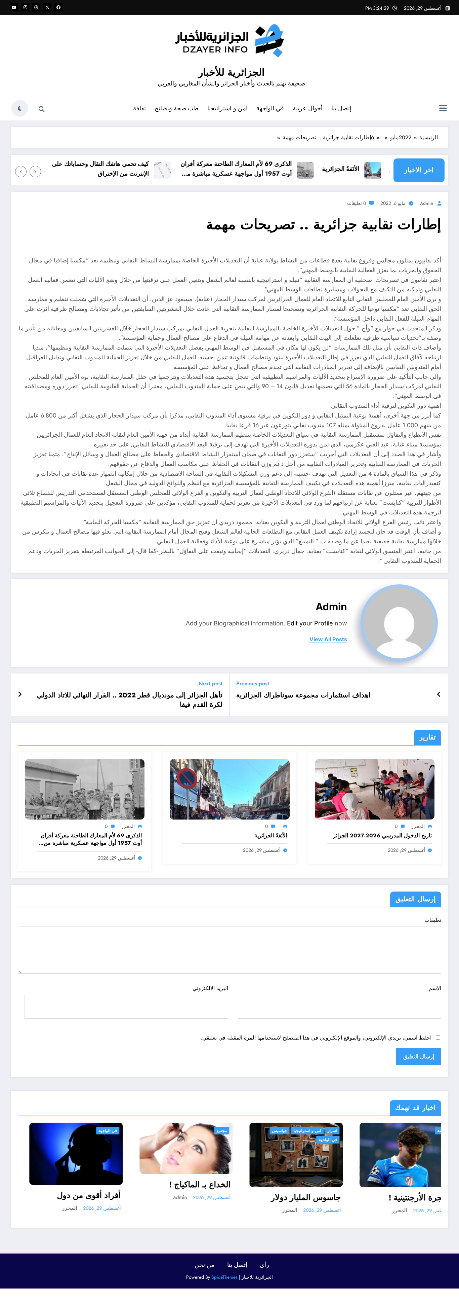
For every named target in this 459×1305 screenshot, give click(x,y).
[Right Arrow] (20, 171)
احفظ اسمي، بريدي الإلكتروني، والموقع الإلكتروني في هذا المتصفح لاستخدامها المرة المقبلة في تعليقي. (316, 1038)
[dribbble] (36, 7)
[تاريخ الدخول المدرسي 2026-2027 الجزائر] (374, 789)
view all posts (328, 639)
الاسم (435, 988)
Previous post (252, 683)
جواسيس (162, 1131)
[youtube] (14, 7)
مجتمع (105, 1131)
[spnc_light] (19, 108)
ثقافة (139, 108)
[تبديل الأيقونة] (443, 109)
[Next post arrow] (20, 694)
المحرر (418, 826)
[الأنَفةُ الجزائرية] (229, 789)
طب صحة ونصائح (177, 108)
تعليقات (432, 920)
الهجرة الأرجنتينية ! (303, 1197)
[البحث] (41, 109)
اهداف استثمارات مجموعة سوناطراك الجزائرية (303, 695)
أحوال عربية (308, 108)
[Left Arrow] (35, 171)
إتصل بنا (341, 108)
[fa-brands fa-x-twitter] (47, 7)
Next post (210, 683)
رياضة (325, 1131)
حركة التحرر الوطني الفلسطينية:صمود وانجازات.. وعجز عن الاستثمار (409, 1232)
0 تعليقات (356, 203)
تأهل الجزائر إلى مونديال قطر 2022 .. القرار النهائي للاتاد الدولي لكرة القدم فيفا (129, 700)
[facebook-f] (58, 7)
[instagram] (25, 7)
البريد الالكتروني (210, 988)
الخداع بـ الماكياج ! (83, 1184)
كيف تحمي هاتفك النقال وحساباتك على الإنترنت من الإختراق (125, 168)
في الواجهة (270, 108)
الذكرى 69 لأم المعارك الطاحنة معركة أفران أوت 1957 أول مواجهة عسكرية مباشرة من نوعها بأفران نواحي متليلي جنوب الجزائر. (261, 169)
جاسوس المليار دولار (189, 1197)
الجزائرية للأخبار (231, 72)
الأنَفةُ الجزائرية (365, 169)
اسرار (215, 1131)
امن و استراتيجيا (227, 108)
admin (426, 203)
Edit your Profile (310, 623)
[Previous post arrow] (439, 694)
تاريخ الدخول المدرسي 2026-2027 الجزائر (382, 835)
